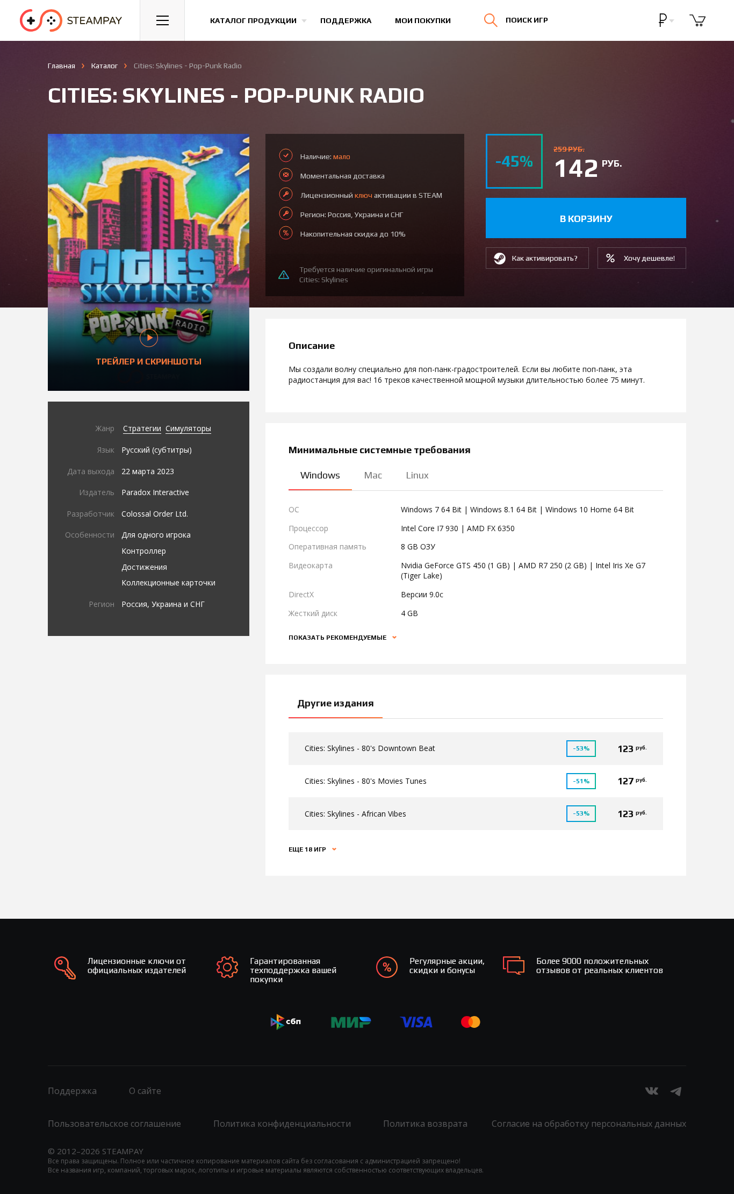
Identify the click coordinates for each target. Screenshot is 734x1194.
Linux (417, 475)
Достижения (144, 567)
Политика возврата (425, 1123)
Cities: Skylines (323, 279)
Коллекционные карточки (168, 582)
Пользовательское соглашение (114, 1123)
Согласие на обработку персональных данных (589, 1123)
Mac (373, 475)
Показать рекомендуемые (338, 637)
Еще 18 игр (308, 849)
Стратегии (142, 428)
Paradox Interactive (155, 492)
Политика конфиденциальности (282, 1123)
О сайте (145, 1091)
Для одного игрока (156, 535)
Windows (320, 475)
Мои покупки (423, 20)
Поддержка (345, 20)
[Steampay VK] (651, 1090)
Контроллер (143, 551)
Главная (61, 65)
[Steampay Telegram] (676, 1090)
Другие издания (335, 703)
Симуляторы (188, 428)
